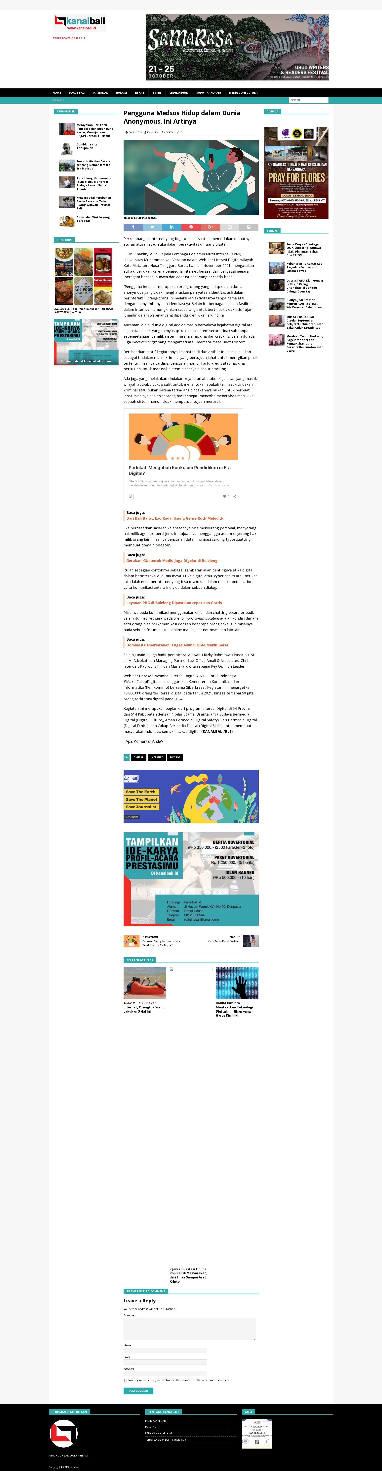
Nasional (100, 92)
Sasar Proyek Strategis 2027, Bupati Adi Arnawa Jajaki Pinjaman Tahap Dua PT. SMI (303, 249)
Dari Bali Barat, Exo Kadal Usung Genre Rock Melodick (174, 518)
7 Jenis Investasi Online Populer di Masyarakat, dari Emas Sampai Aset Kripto (188, 1275)
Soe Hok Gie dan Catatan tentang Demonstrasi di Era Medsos (94, 164)
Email (127, 1357)
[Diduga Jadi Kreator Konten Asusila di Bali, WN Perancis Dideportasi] (277, 304)
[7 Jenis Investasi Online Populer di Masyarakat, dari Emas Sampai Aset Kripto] (191, 1116)
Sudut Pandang (208, 92)
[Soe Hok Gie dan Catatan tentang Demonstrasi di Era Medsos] (67, 165)
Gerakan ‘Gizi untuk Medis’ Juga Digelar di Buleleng (171, 560)
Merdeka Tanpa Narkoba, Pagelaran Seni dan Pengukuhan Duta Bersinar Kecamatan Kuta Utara (304, 343)
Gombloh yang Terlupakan (87, 146)
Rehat (139, 92)
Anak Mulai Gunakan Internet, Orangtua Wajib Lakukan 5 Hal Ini (144, 1007)
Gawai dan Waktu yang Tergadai (93, 219)
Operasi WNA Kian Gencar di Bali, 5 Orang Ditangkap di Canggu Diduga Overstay (304, 286)
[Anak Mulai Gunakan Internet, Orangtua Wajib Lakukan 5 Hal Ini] (145, 983)
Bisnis (157, 92)
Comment (130, 1315)
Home (57, 92)
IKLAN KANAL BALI (155, 1421)
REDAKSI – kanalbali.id (158, 1433)
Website (129, 1368)
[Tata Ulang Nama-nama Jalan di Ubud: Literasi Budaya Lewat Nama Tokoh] (67, 182)
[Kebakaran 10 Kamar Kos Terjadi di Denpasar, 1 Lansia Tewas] (277, 268)
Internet (157, 757)
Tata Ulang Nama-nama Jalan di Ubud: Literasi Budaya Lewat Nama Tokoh (94, 183)
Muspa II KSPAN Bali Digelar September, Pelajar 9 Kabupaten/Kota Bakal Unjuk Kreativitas (304, 322)
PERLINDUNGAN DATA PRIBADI (68, 1455)
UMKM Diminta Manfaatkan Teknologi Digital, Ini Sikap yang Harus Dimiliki (234, 1009)
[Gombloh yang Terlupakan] (67, 149)
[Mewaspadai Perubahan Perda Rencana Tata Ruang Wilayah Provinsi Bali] (67, 202)
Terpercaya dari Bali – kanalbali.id (165, 1439)
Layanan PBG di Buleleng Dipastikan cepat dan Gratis (174, 602)
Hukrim (121, 92)
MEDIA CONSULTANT (243, 92)
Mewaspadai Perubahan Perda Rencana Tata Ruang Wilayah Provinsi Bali (94, 203)
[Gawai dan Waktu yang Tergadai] (67, 221)
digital (138, 757)
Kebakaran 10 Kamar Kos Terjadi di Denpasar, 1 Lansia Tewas (304, 267)
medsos (175, 757)
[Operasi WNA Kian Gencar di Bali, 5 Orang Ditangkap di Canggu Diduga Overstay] (277, 285)
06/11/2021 (135, 132)
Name (128, 1345)
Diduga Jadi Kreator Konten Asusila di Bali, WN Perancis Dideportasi (304, 303)
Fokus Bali (77, 92)
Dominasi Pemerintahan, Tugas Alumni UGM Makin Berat (177, 645)
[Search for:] (308, 100)
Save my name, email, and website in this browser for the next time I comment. (179, 1380)
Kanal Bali (153, 132)
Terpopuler (66, 111)
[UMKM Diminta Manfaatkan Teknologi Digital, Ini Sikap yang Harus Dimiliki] (237, 983)
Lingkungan (179, 92)
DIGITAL (170, 132)
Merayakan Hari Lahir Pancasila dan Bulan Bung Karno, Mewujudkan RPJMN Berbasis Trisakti (95, 130)
